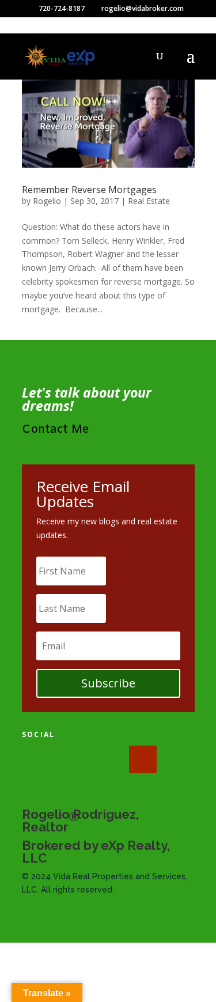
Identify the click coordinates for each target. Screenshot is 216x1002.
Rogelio (47, 200)
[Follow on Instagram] (107, 759)
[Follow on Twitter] (71, 759)
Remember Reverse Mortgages (89, 189)
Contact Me (55, 429)
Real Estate (149, 200)
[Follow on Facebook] (36, 759)
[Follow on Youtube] (143, 759)
